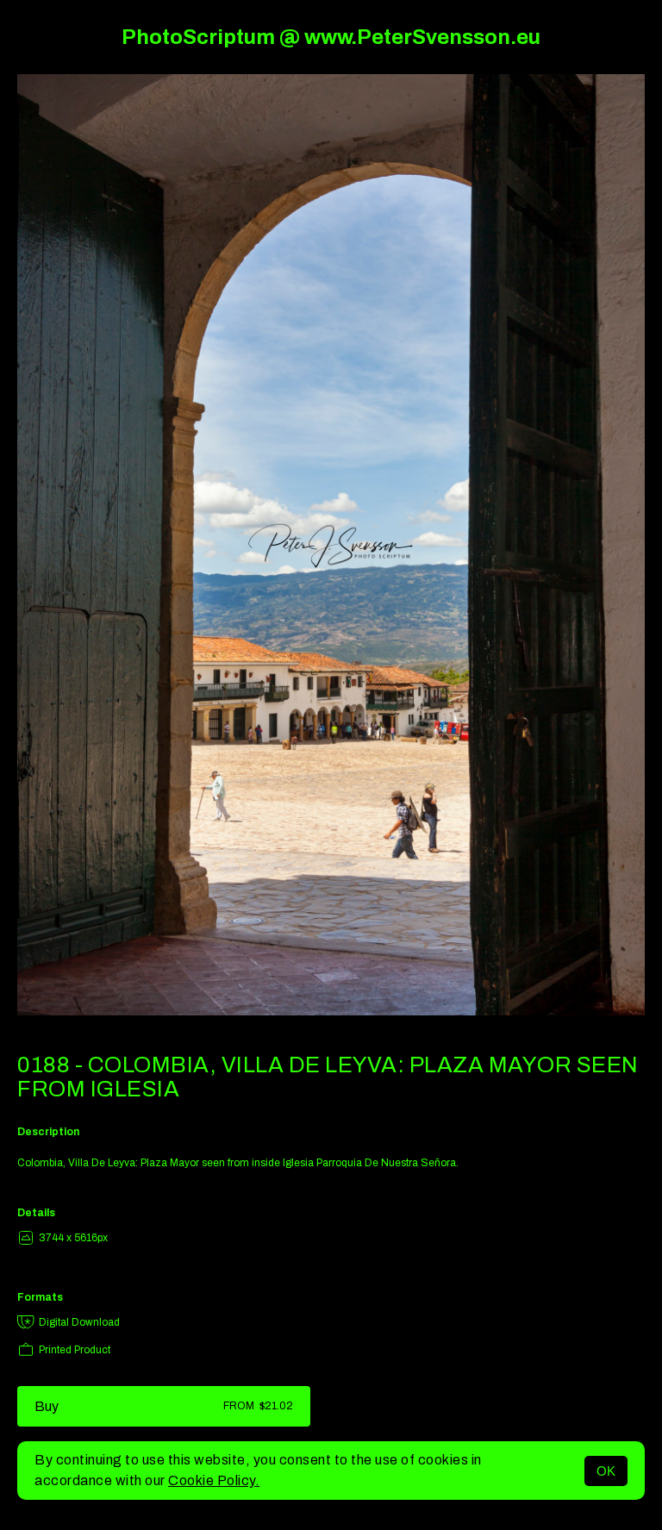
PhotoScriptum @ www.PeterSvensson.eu (331, 37)
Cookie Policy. (213, 1480)
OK (605, 1471)
